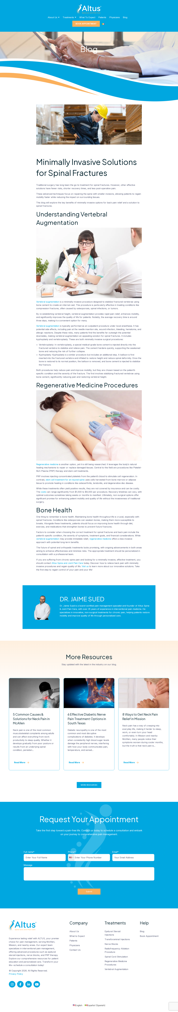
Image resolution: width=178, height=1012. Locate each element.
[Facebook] (20, 984)
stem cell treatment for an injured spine (65, 479)
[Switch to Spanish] (103, 24)
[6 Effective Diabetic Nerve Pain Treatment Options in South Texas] (89, 693)
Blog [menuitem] (125, 17)
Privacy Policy (16, 974)
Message (28, 865)
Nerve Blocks (111, 944)
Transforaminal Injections (117, 939)
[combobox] (71, 857)
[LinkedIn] (28, 984)
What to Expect (77, 936)
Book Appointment (149, 936)
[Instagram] (12, 984)
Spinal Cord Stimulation (116, 956)
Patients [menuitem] (102, 17)
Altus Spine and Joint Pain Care (67, 563)
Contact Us (75, 950)
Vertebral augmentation (47, 301)
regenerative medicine (100, 539)
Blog (142, 931)
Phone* (72, 852)
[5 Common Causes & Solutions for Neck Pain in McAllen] (34, 693)
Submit (89, 891)
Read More (19, 762)
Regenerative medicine (47, 464)
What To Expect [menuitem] (87, 17)
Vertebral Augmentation (116, 969)
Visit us (85, 566)
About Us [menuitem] (52, 17)
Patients (73, 940)
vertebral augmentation (47, 539)
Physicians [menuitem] (114, 17)
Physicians (74, 945)
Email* (115, 852)
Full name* (29, 852)
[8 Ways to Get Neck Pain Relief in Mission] (143, 693)
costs (43, 492)
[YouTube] (36, 984)
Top (172, 1006)
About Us (74, 931)
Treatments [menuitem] (68, 17)
